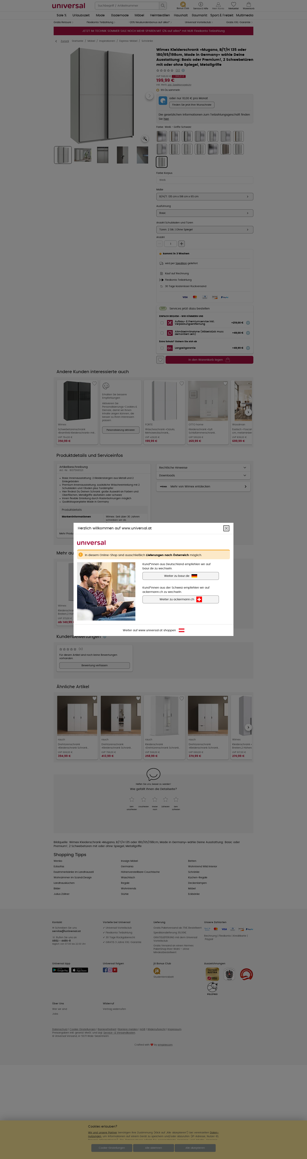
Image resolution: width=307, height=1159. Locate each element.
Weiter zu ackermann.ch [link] (177, 599)
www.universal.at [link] (150, 630)
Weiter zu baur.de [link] (176, 576)
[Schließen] (226, 528)
